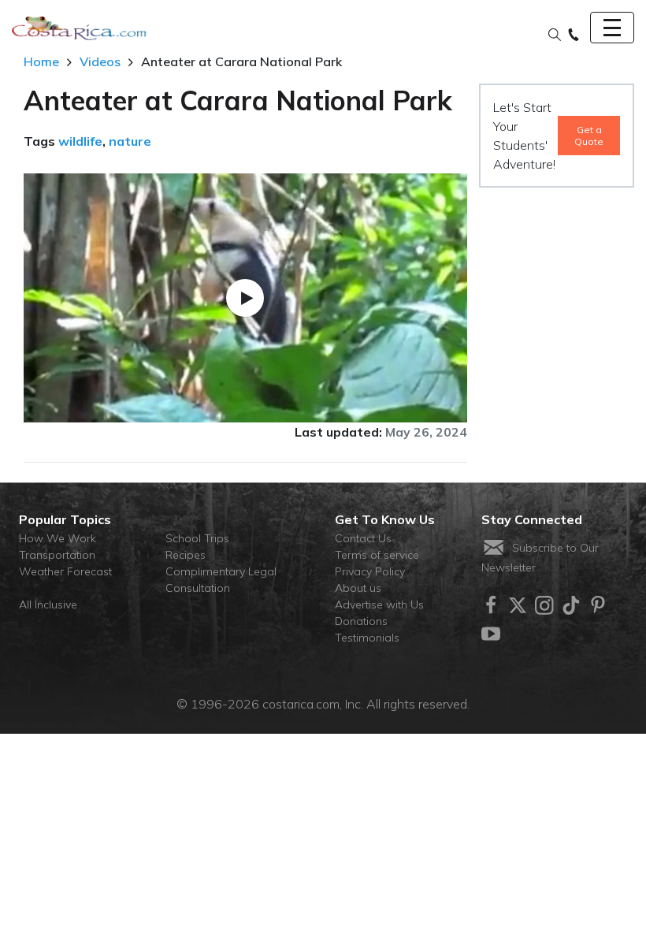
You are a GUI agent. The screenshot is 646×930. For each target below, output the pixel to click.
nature (130, 141)
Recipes (185, 555)
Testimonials (367, 638)
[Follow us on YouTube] (490, 634)
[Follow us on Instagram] (544, 605)
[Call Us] (573, 35)
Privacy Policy (370, 571)
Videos (100, 61)
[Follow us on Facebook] (490, 605)
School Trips (197, 538)
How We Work (57, 538)
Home (41, 61)
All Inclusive (48, 604)
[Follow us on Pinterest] (597, 605)
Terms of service (377, 555)
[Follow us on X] (517, 605)
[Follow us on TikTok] (571, 605)
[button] (554, 35)
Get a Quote (588, 135)
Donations (361, 621)
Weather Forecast (65, 571)
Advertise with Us (379, 604)
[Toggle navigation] (612, 27)
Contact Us (363, 538)
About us (358, 588)
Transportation (57, 555)
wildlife (80, 141)
